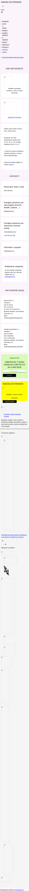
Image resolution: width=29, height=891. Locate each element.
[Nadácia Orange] (7, 633)
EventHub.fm (20, 890)
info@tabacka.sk (10, 276)
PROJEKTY (5, 47)
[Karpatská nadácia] (7, 667)
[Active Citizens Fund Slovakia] (8, 530)
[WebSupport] (9, 654)
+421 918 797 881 (9, 235)
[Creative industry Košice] (9, 644)
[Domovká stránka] (11, 2)
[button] (4, 11)
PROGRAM (5, 21)
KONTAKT (5, 49)
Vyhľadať (5, 52)
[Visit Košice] (6, 575)
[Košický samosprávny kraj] (7, 554)
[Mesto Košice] (10, 563)
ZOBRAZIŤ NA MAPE (14, 117)
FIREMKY (5, 30)
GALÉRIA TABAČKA (5, 34)
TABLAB (4, 42)
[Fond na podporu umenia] (4, 437)
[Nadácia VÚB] (8, 874)
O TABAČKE (5, 38)
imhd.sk (11, 164)
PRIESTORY (5, 44)
